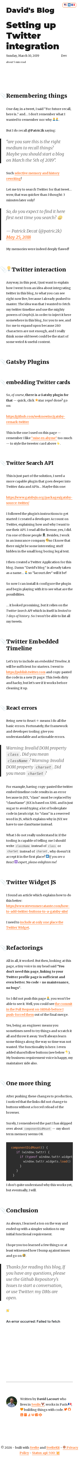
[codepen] (40, 1415)
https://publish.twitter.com (25, 672)
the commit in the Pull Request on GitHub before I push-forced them (39, 1009)
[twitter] (65, 1410)
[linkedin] (21, 1415)
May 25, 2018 (18, 237)
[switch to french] (69, 5)
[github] (69, 1410)
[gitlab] (32, 1415)
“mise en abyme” (44, 438)
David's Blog (30, 10)
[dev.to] (25, 1415)
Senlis (36, 1404)
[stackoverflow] (29, 1415)
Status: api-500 (43, 1453)
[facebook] (36, 1415)
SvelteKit (53, 1448)
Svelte (34, 1448)
